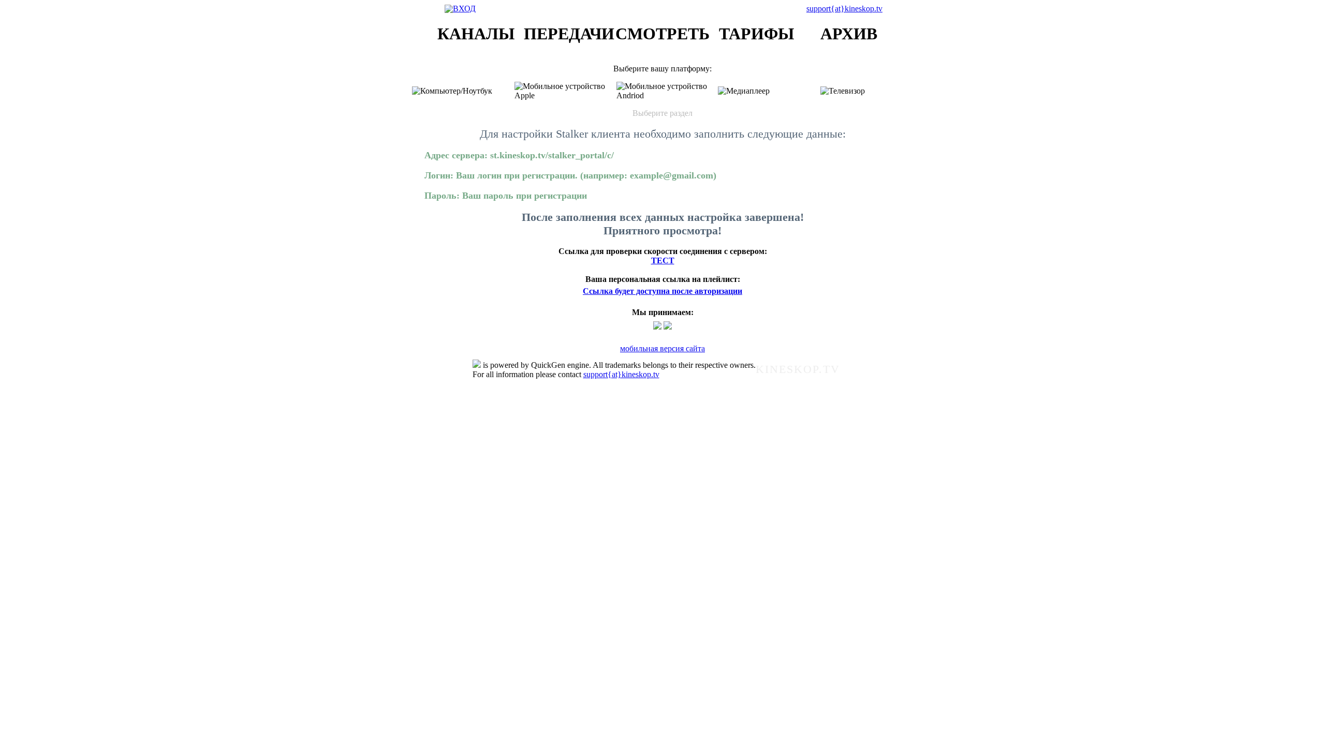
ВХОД (464, 8)
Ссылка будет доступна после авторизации (662, 291)
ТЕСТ (662, 260)
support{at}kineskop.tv (844, 8)
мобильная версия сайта (662, 348)
